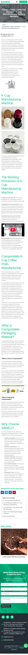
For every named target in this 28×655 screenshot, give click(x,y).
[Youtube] (3, 617)
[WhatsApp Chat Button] (26, 646)
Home (4, 25)
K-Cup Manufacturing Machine (11, 500)
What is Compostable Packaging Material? (13, 512)
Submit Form (6, 606)
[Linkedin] (12, 617)
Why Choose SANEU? (9, 516)
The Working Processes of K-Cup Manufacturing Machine (12, 504)
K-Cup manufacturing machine (14, 435)
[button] (2, 492)
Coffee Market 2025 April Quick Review (14, 557)
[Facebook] (7, 617)
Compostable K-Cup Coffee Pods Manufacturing (12, 508)
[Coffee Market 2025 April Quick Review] (14, 542)
